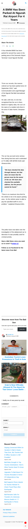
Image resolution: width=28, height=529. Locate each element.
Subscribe (22, 329)
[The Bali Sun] (14, 3)
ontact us (15, 243)
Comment (5, 404)
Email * (6, 427)
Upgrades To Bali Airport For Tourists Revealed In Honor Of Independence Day (13, 474)
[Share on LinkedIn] (9, 46)
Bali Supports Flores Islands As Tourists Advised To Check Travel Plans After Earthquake (13, 485)
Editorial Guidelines (9, 516)
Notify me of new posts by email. (14, 400)
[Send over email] (12, 46)
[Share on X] (6, 46)
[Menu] (2, 3)
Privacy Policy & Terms (10, 512)
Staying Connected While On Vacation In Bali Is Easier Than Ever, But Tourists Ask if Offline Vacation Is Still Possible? (13, 452)
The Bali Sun (10, 334)
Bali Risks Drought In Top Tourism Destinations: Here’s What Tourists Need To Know (14, 465)
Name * (6, 420)
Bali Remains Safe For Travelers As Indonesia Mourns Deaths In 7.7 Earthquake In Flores (11, 498)
